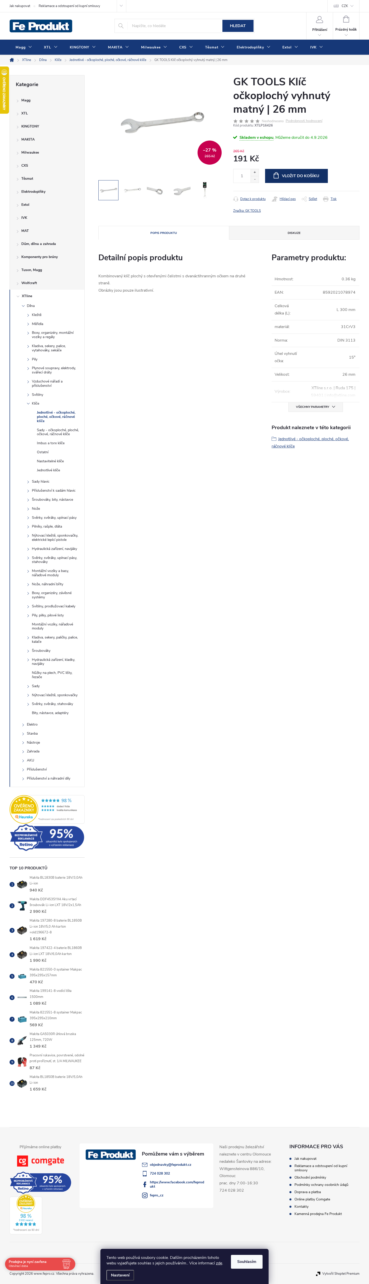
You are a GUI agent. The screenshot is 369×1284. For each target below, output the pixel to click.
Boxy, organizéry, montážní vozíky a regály (53, 334)
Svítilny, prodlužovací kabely (53, 606)
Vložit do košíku (300, 176)
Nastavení (120, 1275)
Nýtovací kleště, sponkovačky (55, 695)
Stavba (32, 733)
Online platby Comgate (312, 1199)
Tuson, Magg (31, 270)
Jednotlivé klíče (48, 470)
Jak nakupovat (20, 6)
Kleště (36, 314)
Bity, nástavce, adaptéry (50, 713)
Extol (25, 204)
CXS (24, 165)
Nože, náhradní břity (47, 584)
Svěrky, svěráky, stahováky (52, 703)
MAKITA (28, 139)
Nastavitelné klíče (50, 461)
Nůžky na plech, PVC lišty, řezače (52, 674)
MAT (25, 230)
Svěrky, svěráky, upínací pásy (54, 517)
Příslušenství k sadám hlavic (54, 490)
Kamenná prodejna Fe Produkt (318, 1213)
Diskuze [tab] (294, 233)
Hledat (238, 26)
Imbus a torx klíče (51, 443)
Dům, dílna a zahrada (38, 243)
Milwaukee (30, 152)
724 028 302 (160, 1173)
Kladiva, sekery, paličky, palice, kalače (55, 639)
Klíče (35, 403)
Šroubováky (41, 650)
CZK (345, 6)
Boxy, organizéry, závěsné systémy (52, 595)
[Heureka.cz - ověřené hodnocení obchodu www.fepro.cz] (47, 809)
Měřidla (37, 324)
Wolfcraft (29, 283)
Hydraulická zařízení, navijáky (54, 548)
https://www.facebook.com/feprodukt (177, 1184)
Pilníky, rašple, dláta (47, 526)
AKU (30, 760)
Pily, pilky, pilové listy (48, 615)
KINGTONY (30, 126)
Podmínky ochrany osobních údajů (321, 1184)
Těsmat (27, 178)
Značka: (247, 211)
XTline (27, 296)
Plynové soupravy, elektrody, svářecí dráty (54, 370)
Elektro (32, 724)
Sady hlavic (40, 481)
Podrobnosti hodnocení (304, 121)
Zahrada (33, 751)
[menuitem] (24, 47)
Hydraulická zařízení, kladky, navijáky (53, 661)
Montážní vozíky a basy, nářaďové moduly (50, 572)
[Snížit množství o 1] (255, 179)
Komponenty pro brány (39, 256)
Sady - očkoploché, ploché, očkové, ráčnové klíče (58, 432)
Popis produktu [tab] (163, 233)
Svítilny (37, 394)
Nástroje (33, 742)
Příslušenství (37, 769)
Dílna (31, 305)
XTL (24, 113)
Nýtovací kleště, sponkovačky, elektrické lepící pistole (55, 537)
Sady (36, 686)
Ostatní (42, 452)
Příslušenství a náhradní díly (48, 778)
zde (219, 1263)
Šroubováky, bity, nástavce (52, 499)
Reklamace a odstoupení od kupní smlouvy (69, 6)
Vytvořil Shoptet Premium (340, 1273)
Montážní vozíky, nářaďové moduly (52, 626)
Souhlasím (246, 1261)
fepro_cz (156, 1195)
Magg (25, 100)
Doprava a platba (307, 1192)
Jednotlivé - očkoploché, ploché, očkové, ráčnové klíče (56, 416)
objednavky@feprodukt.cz (170, 1164)
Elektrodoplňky (33, 191)
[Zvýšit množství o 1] (255, 172)
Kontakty (301, 1206)
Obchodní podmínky (310, 1177)
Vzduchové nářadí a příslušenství (47, 383)
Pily (34, 359)
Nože (36, 508)
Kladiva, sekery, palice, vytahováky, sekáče (49, 348)
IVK (24, 217)
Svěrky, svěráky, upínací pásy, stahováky (54, 559)
